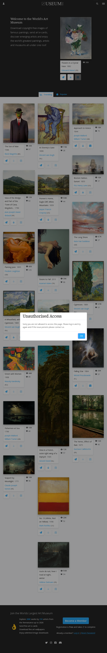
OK (81, 335)
